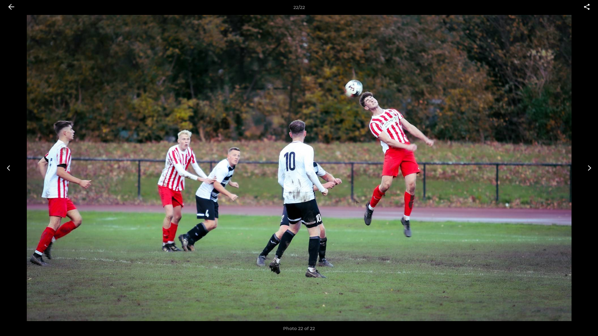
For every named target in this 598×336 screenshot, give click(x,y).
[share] (587, 7)
